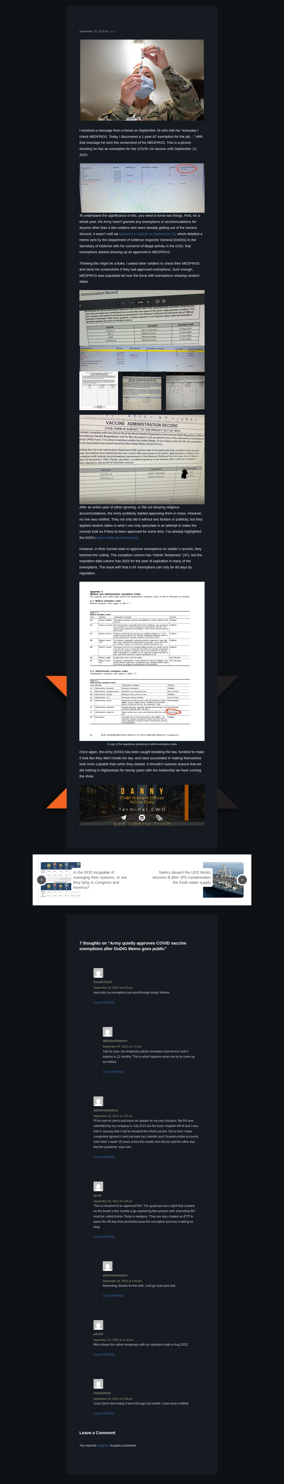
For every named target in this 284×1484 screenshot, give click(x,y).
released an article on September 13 (147, 234)
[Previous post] (41, 880)
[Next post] (242, 880)
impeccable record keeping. (117, 538)
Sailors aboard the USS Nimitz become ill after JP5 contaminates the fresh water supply (182, 877)
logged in (103, 1445)
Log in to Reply (104, 1002)
